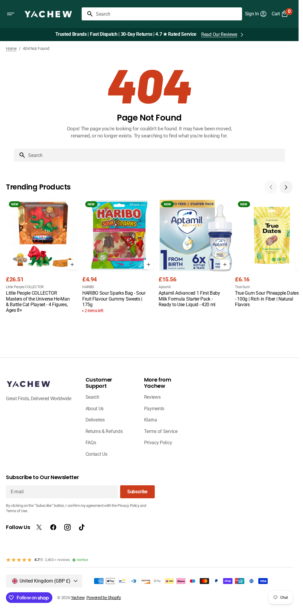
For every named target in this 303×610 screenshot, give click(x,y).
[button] (11, 14)
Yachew (77, 597)
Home (11, 48)
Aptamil (165, 287)
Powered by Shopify (103, 597)
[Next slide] (286, 187)
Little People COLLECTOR (24, 287)
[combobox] (168, 13)
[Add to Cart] (72, 264)
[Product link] (43, 256)
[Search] (88, 13)
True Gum (242, 287)
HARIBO (88, 287)
